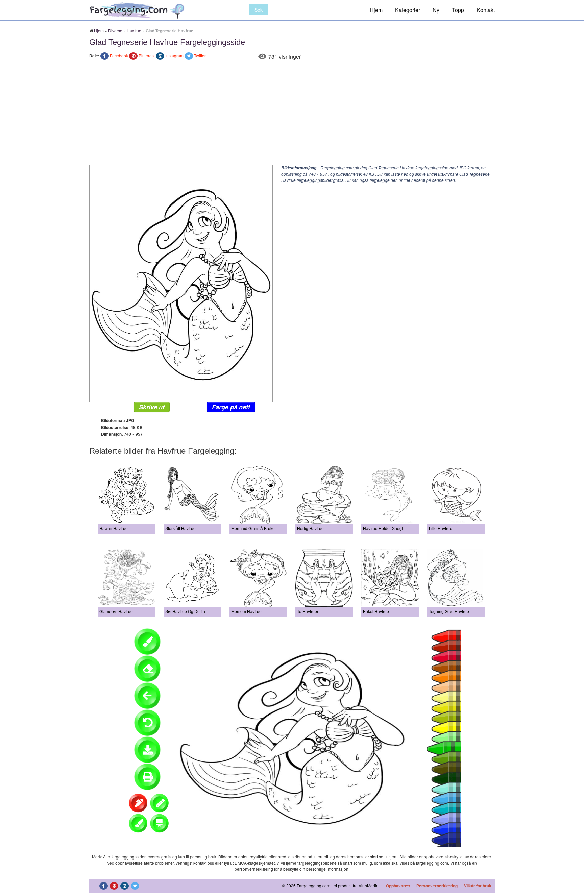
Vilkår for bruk (477, 885)
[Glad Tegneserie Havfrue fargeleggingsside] (181, 282)
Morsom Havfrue (246, 611)
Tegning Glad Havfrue (449, 611)
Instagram (174, 55)
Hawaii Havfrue (113, 528)
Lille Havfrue (440, 528)
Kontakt (486, 10)
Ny (436, 10)
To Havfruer (307, 611)
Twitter (200, 55)
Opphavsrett (398, 885)
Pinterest (147, 55)
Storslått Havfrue (180, 528)
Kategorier (407, 10)
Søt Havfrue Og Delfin (185, 611)
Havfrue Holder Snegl (383, 528)
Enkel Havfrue (376, 611)
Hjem (376, 10)
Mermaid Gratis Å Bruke (253, 528)
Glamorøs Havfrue (116, 611)
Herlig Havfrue (310, 528)
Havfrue (134, 30)
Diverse (115, 30)
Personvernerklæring (437, 885)
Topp (458, 10)
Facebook (119, 55)
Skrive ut (152, 407)
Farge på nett (231, 407)
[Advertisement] (292, 114)
